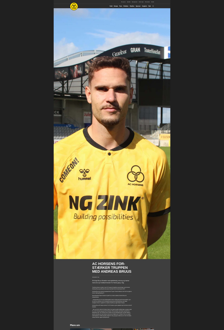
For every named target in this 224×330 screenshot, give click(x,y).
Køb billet (128, 1)
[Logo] (74, 6)
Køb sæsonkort (134, 1)
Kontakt (152, 1)
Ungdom (144, 6)
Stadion (132, 6)
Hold (111, 6)
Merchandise (147, 1)
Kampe (116, 6)
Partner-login (141, 1)
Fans (120, 6)
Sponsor (138, 6)
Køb (149, 6)
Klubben (125, 6)
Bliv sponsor (123, 1)
